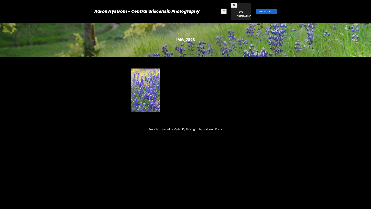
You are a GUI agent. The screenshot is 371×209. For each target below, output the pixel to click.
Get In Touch (266, 11)
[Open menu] (224, 11)
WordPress (215, 129)
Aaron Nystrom (110, 11)
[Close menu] (234, 5)
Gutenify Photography (188, 129)
